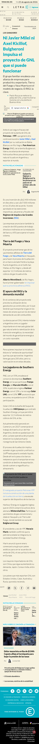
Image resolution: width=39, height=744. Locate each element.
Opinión (28, 703)
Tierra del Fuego (30, 597)
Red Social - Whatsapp (36, 691)
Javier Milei (24, 139)
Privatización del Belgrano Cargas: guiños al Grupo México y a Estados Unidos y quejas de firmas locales (19, 669)
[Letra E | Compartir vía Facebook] (21, 588)
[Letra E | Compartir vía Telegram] (28, 588)
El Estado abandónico (12, 676)
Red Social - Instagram (18, 691)
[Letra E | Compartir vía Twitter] (15, 588)
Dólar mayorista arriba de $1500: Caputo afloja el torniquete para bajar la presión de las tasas (19, 654)
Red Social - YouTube (30, 691)
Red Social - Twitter (24, 691)
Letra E (7, 27)
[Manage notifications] (34, 732)
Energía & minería (28, 697)
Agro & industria (27, 700)
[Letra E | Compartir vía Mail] (34, 588)
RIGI (16, 218)
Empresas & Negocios (16, 703)
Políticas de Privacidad (30, 740)
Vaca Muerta (18, 256)
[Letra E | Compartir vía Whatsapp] (9, 588)
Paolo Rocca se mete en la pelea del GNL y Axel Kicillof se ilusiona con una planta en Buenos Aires (23, 98)
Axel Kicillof (12, 595)
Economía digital (18, 13)
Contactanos (4, 691)
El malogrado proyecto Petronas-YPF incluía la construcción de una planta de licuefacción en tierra (19, 493)
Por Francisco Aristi (7, 108)
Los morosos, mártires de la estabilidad (18, 681)
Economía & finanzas (16, 27)
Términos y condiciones (18, 739)
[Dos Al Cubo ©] (10, 723)
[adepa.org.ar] (25, 723)
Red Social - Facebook (12, 691)
